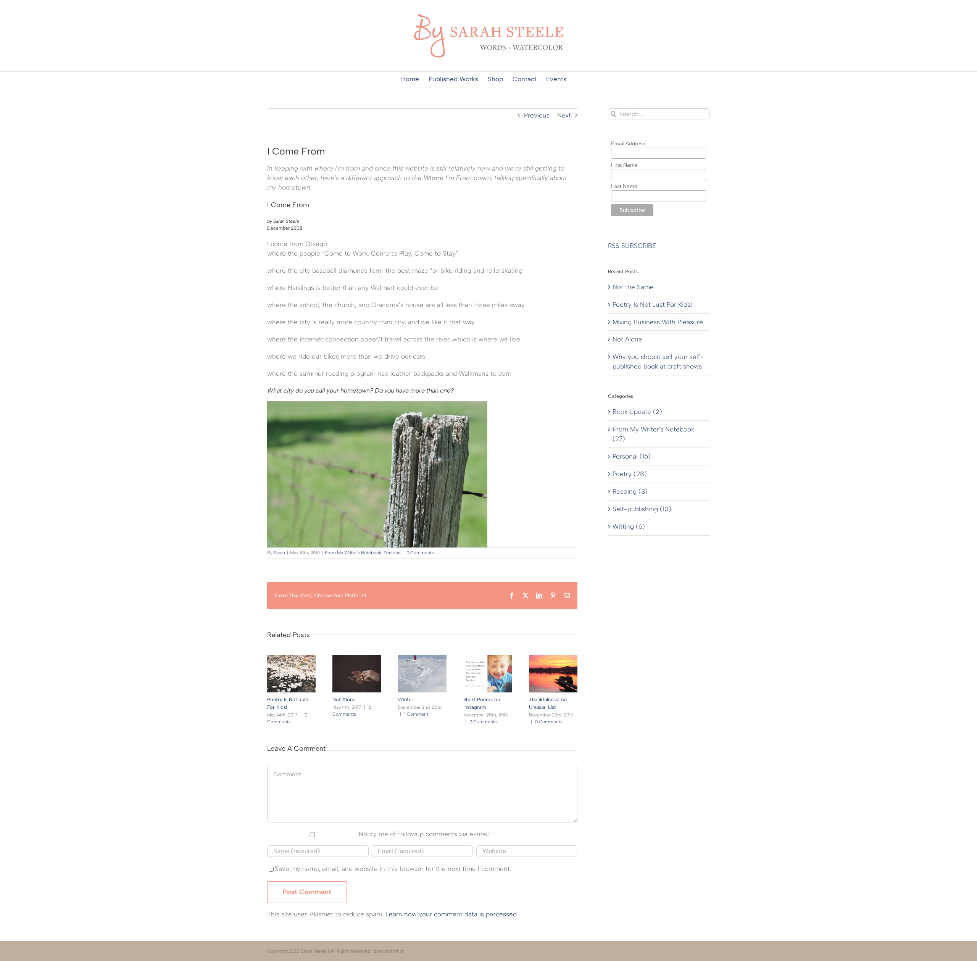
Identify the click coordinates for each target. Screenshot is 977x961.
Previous (537, 115)
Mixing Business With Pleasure (658, 322)
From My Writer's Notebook (353, 552)
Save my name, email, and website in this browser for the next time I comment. (393, 868)
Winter (405, 699)
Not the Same (633, 287)
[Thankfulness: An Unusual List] (553, 659)
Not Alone (343, 699)
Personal (392, 552)
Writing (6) (629, 526)
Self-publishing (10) (642, 509)
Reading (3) (630, 491)
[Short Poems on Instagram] (487, 659)
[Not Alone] (356, 659)
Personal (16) (632, 456)
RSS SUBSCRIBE (632, 246)
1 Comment (416, 714)
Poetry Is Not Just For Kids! (652, 304)
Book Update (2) (637, 411)
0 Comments (420, 552)
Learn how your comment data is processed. (451, 914)
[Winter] (422, 659)
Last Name (624, 186)
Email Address (628, 143)
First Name (624, 165)
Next (564, 115)
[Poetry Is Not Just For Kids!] (291, 659)
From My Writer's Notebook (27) (653, 434)
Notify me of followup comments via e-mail (424, 834)
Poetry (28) (630, 474)
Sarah (279, 552)
